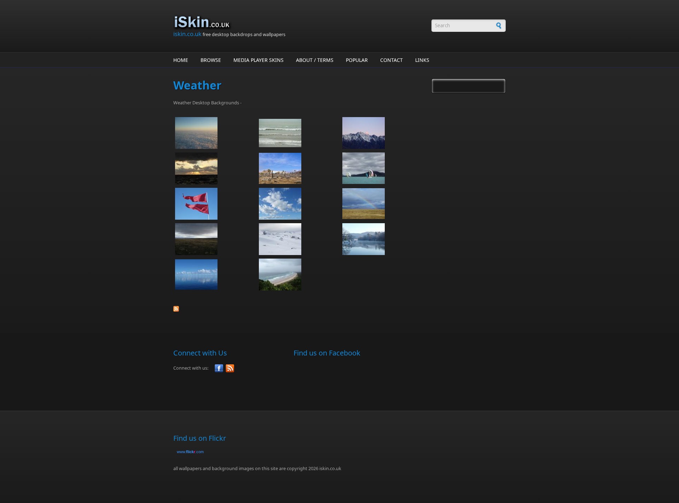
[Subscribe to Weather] (298, 309)
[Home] (298, 22)
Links (422, 60)
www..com (190, 452)
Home (180, 60)
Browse (211, 60)
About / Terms (314, 60)
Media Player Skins (258, 60)
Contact (391, 60)
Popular (357, 60)
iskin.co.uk (187, 34)
